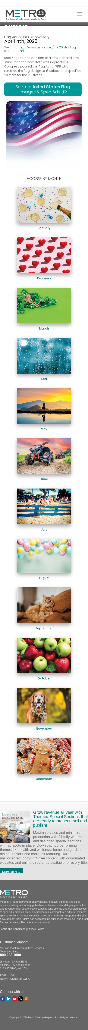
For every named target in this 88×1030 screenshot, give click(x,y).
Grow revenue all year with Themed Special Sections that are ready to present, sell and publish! (60, 819)
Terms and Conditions (12, 929)
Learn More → (11, 871)
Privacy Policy (35, 929)
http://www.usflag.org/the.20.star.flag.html (49, 49)
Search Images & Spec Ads (43, 89)
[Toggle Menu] (78, 14)
